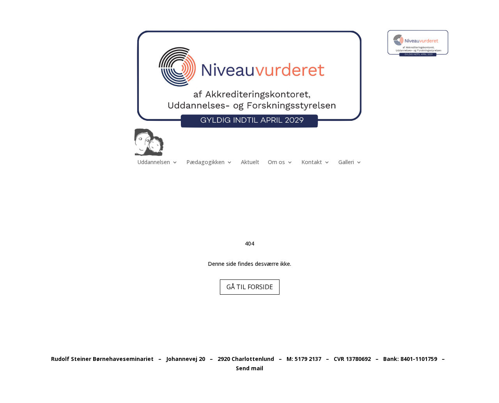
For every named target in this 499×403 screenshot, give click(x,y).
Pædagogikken (205, 162)
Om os (276, 162)
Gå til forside (249, 287)
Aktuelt (250, 162)
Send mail (249, 368)
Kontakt (311, 162)
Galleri (346, 162)
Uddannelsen (153, 162)
